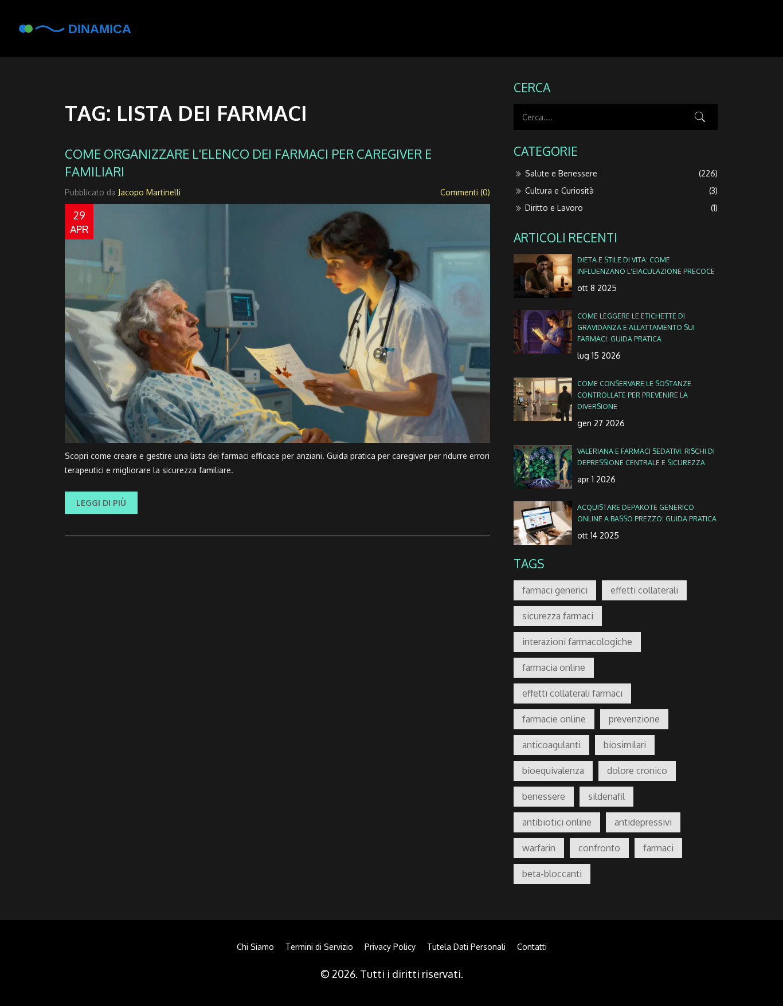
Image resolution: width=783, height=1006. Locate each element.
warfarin (538, 848)
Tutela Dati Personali (466, 947)
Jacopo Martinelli (149, 192)
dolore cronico (637, 770)
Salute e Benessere (621, 173)
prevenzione (634, 719)
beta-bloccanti (552, 873)
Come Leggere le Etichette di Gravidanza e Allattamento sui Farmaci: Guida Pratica (636, 327)
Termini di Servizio (319, 947)
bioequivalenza (553, 770)
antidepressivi (643, 822)
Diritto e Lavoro (621, 208)
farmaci (658, 848)
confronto (599, 848)
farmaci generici (555, 590)
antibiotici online (557, 822)
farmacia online (553, 667)
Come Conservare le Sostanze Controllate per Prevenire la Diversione (634, 395)
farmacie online (554, 719)
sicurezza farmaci (557, 616)
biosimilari (625, 744)
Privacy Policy (390, 947)
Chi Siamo (255, 947)
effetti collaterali (644, 590)
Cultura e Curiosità (621, 190)
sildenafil (606, 796)
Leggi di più (101, 503)
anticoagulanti (551, 744)
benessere (543, 796)
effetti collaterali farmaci (572, 693)
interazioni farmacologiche (577, 641)
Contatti (532, 947)
